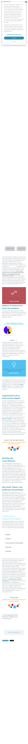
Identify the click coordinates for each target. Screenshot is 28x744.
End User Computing (14, 632)
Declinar (14, 41)
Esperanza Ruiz (10, 248)
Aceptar (14, 38)
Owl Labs (16, 301)
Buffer (16, 340)
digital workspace (7, 418)
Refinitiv (16, 373)
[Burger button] (26, 2)
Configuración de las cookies (14, 34)
